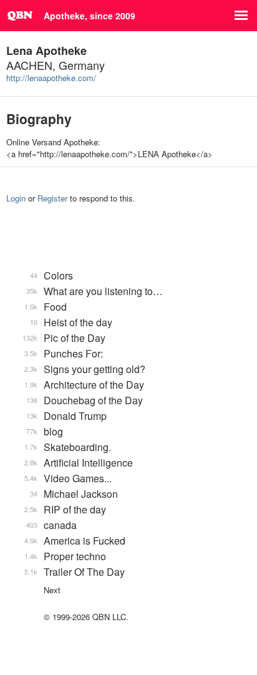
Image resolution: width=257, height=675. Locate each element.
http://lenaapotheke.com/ (51, 78)
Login (16, 198)
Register (52, 198)
